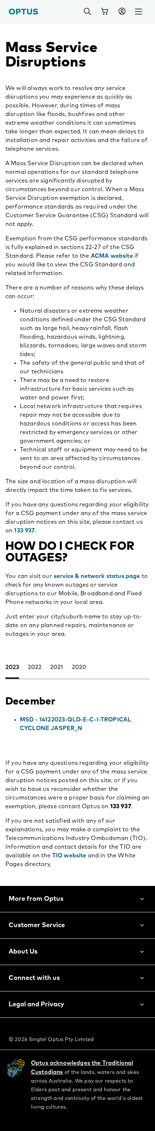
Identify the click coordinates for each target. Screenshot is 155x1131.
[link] (104, 11)
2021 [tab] (56, 667)
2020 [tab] (79, 667)
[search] (87, 11)
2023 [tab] (12, 667)
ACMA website (112, 256)
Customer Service (37, 925)
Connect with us (34, 978)
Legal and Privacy (36, 1004)
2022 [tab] (34, 667)
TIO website (69, 855)
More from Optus (36, 899)
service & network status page (97, 576)
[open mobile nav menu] (138, 11)
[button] (121, 11)
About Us (23, 951)
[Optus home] (23, 11)
